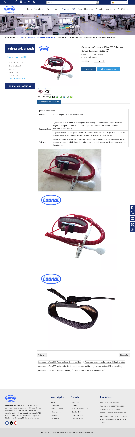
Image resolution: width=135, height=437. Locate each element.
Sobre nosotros (56, 412)
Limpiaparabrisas (77, 418)
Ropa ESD (12, 69)
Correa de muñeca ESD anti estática (107, 366)
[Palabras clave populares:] (97, 2)
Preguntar (89, 69)
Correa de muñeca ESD (17, 79)
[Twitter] (25, 1)
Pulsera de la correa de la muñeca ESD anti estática (105, 362)
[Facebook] (16, 1)
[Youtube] (29, 1)
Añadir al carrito (110, 69)
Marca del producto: (87, 57)
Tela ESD (75, 405)
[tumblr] (33, 1)
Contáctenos (55, 405)
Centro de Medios (57, 409)
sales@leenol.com (120, 413)
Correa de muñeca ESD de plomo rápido (54, 370)
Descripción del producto (49, 102)
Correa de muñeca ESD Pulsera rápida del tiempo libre (59, 362)
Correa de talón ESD (16, 63)
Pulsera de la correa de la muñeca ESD (89, 370)
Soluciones (54, 415)
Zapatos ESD (13, 75)
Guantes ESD (13, 72)
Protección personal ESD (17, 57)
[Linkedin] (20, 1)
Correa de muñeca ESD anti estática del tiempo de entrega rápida (64, 366)
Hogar (53, 402)
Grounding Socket (15, 66)
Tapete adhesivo (77, 415)
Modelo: (83, 54)
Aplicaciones (55, 418)
